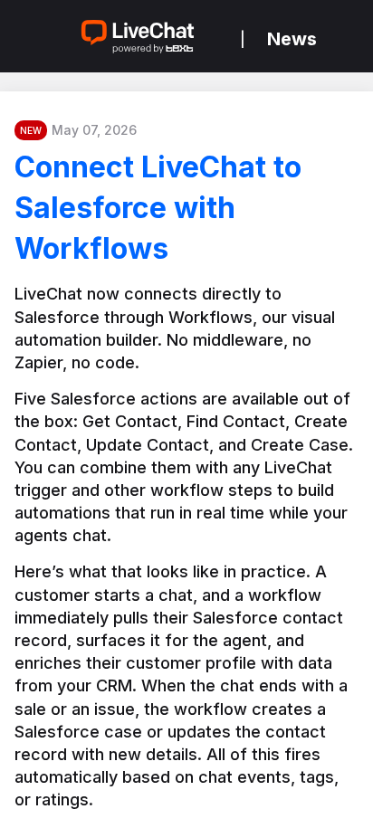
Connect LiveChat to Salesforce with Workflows (157, 207)
